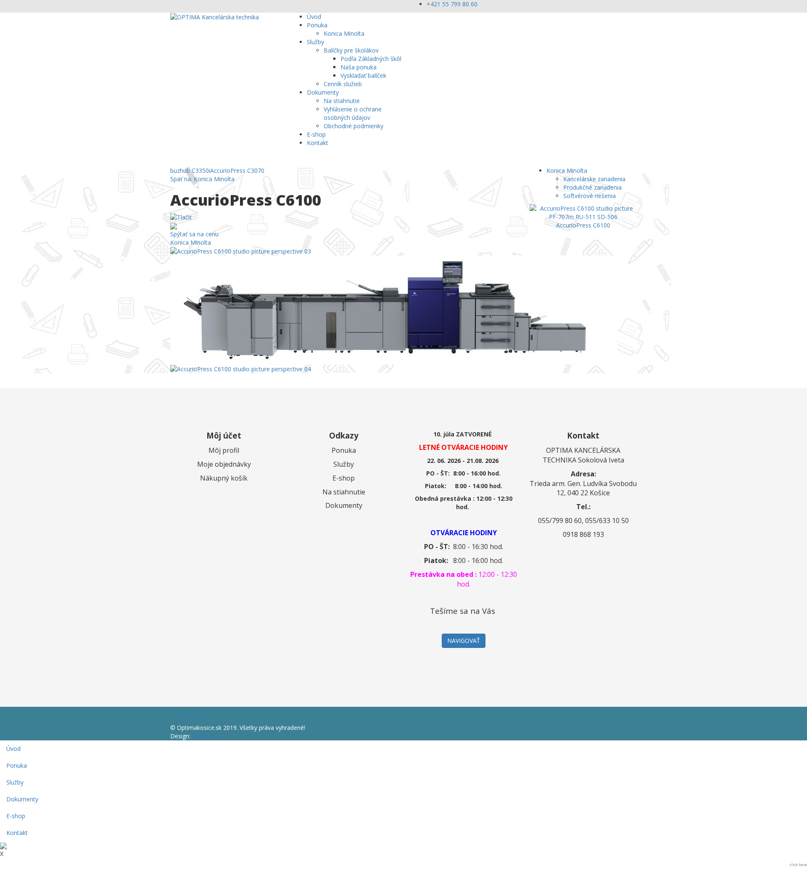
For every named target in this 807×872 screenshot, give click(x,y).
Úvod (314, 17)
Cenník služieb (343, 84)
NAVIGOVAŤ (463, 641)
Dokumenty (323, 92)
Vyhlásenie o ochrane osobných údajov (353, 113)
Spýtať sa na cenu (194, 234)
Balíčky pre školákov (351, 50)
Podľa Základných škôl (370, 59)
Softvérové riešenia (589, 196)
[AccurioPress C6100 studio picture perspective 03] (240, 251)
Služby (315, 42)
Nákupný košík (224, 478)
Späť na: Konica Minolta (202, 179)
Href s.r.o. (205, 736)
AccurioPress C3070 (237, 170)
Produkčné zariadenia (592, 187)
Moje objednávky (224, 464)
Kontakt (317, 143)
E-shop (316, 134)
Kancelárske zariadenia (594, 179)
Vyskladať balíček (363, 75)
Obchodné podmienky (353, 126)
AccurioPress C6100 (583, 225)
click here (798, 864)
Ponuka (317, 25)
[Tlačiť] (181, 217)
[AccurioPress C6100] (583, 212)
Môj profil (223, 450)
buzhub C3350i (190, 170)
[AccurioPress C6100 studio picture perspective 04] (240, 369)
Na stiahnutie (342, 101)
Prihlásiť (187, 715)
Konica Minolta (344, 33)
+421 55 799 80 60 (452, 4)
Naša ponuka (358, 67)
